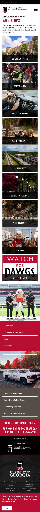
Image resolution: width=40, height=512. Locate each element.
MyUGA (11, 485)
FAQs (5, 339)
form (14, 501)
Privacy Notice (7, 499)
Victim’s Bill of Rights (12, 393)
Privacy (20, 493)
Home (4, 17)
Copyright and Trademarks (10, 489)
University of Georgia (20, 468)
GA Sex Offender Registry (14, 413)
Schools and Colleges (10, 482)
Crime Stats (8, 346)
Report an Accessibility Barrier (29, 489)
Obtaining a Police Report (14, 400)
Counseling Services (12, 407)
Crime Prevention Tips (13, 332)
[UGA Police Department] (18, 9)
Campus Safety (12, 17)
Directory (29, 482)
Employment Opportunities (29, 485)
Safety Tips (8, 326)
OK (7, 508)
